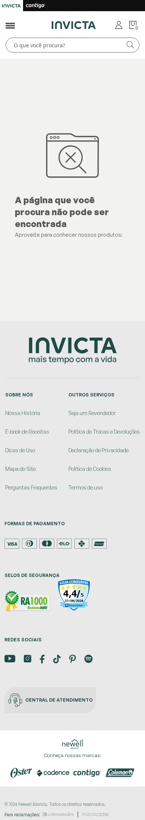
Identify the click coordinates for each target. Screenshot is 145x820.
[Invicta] (74, 24)
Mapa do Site (20, 469)
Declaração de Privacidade (98, 450)
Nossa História (22, 413)
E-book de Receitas (27, 431)
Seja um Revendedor (92, 413)
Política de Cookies (89, 469)
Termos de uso (85, 487)
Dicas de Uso (20, 450)
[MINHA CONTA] (118, 24)
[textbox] (72, 45)
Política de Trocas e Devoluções (104, 431)
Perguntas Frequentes (31, 487)
